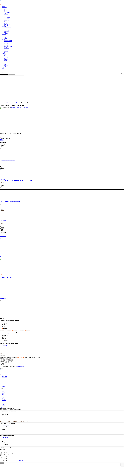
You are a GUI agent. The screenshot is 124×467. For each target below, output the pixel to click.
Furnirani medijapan (3, 220)
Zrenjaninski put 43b (6, 333)
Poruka (1, 457)
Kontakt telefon (2, 359)
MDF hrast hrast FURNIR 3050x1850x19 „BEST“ (10, 201)
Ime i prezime (2, 358)
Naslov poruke (2, 361)
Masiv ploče (15, 102)
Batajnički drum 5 (5, 345)
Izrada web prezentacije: (5, 407)
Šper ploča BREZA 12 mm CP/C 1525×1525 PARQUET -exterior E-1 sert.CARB (17, 180)
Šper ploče (3, 256)
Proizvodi (4, 102)
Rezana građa (4, 39)
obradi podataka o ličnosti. (20, 460)
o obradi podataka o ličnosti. (20, 366)
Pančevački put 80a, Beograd (7, 412)
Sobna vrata (4, 26)
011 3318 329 (15, 330)
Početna (1, 102)
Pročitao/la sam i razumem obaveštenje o (14, 460)
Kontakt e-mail (2, 360)
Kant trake (3, 52)
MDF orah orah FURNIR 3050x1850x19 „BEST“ (10, 221)
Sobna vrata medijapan (6, 277)
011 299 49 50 (2, 330)
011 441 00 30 (2, 353)
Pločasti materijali (4, 7)
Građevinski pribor (5, 36)
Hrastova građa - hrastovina (15, 107)
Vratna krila (3, 236)
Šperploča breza (3, 179)
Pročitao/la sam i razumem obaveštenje (14, 366)
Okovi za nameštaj (5, 51)
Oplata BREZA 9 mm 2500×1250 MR (8, 160)
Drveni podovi (4, 34)
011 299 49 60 (22, 330)
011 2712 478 (9, 330)
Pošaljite (1, 368)
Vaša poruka (2, 363)
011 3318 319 (28, 330)
